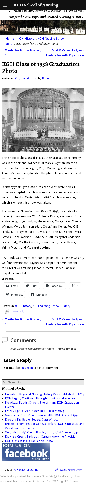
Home (9, 38)
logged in (26, 367)
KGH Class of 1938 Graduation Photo (29, 441)
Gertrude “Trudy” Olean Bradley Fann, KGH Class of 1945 (41, 432)
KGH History (25, 38)
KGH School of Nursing (36, 5)
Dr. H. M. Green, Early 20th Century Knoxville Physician (41, 436)
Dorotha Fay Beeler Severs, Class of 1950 (32, 419)
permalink (17, 311)
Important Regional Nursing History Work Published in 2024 (44, 394)
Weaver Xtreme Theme (71, 469)
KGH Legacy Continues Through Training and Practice (40, 398)
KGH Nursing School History (51, 306)
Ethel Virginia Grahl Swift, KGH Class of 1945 (34, 411)
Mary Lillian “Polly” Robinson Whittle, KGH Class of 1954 (42, 415)
